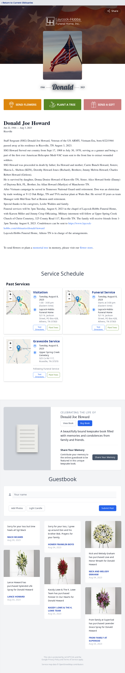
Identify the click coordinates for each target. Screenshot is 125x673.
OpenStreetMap (66, 664)
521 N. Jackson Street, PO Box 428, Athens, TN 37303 (49, 318)
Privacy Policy (54, 659)
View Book (68, 423)
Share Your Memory (105, 457)
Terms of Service (71, 659)
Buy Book (85, 423)
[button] (18, 299)
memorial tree (40, 247)
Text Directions (39, 328)
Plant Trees (53, 327)
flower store (86, 247)
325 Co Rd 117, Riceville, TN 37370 (48, 360)
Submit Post (108, 508)
